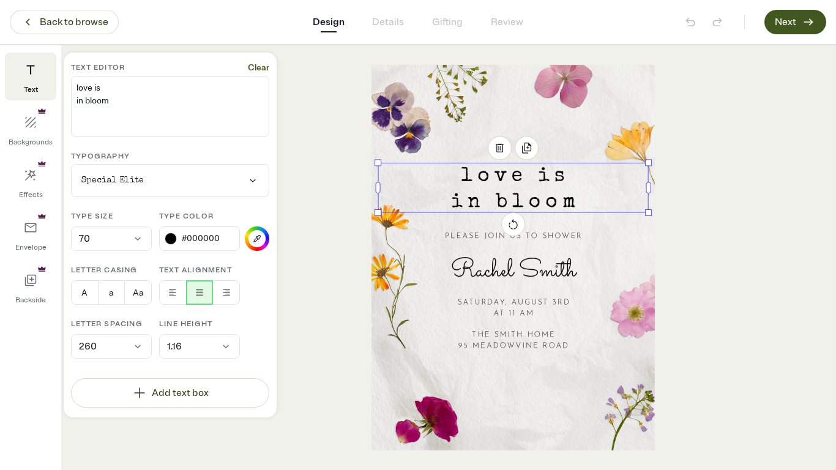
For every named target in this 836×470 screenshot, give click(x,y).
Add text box (180, 393)
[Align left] (173, 292)
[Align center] (200, 292)
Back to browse (74, 22)
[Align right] (226, 292)
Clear (258, 67)
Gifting (447, 22)
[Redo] (717, 22)
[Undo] (690, 22)
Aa (138, 293)
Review (507, 22)
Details (388, 22)
